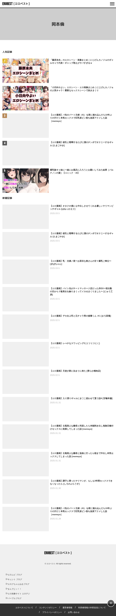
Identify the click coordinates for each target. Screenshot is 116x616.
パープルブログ (14, 598)
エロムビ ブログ (15, 575)
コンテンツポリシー (48, 607)
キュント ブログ (15, 579)
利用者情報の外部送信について (92, 607)
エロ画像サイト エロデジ (19, 594)
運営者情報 (67, 607)
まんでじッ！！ (14, 589)
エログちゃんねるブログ (18, 584)
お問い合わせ (74, 612)
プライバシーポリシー (52, 612)
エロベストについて (24, 607)
